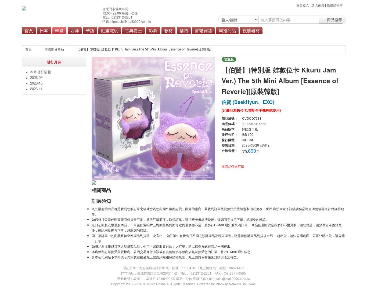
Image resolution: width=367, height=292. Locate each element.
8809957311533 (254, 123)
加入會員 (317, 5)
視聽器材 (251, 30)
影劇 (153, 30)
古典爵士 (133, 30)
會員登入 (302, 5)
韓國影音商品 (54, 49)
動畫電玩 (109, 30)
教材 (168, 30)
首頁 (28, 30)
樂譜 (183, 30)
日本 (44, 30)
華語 (90, 30)
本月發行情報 (40, 71)
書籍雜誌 (203, 30)
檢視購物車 (335, 5)
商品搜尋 (334, 19)
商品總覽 (154, 38)
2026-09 (36, 77)
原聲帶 (137, 38)
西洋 (74, 30)
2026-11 (36, 88)
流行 (122, 38)
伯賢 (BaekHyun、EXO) (248, 101)
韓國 (59, 30)
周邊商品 (227, 30)
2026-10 (36, 83)
